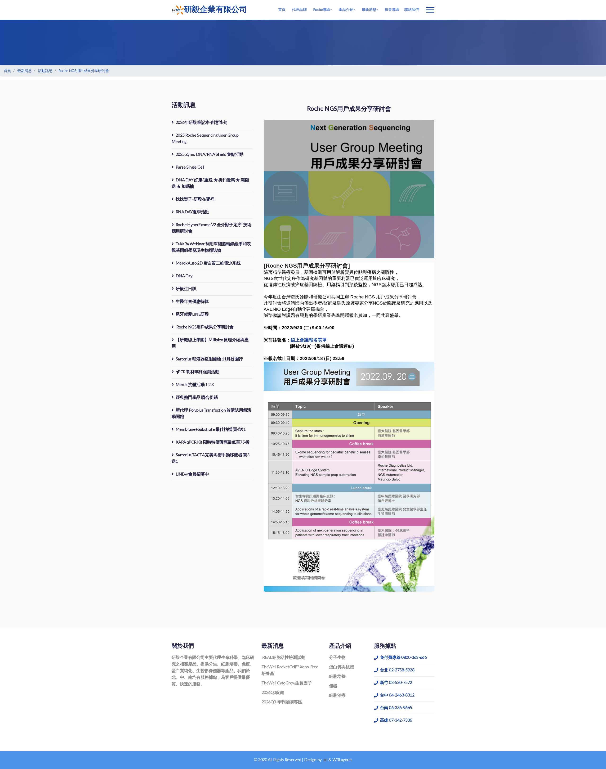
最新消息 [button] (369, 10)
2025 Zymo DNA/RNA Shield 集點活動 (210, 155)
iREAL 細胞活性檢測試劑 (283, 658)
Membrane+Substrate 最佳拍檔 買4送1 (210, 429)
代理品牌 (299, 10)
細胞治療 (337, 695)
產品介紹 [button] (346, 10)
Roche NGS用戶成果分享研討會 (83, 71)
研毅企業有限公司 (215, 10)
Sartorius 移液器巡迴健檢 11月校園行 (209, 359)
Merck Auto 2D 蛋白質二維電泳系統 (208, 263)
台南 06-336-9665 (396, 708)
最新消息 (24, 71)
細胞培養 (337, 677)
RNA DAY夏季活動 (192, 212)
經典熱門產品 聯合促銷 (197, 398)
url (325, 760)
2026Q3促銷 (273, 693)
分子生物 (337, 658)
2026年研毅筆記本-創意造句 (201, 123)
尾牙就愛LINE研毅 (192, 314)
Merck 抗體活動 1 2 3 (195, 385)
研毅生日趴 (186, 289)
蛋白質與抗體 (341, 667)
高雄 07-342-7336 (396, 720)
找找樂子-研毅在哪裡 (195, 199)
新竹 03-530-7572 (396, 683)
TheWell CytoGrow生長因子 (287, 683)
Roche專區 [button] (321, 10)
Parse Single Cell (190, 167)
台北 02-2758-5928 (397, 670)
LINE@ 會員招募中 (192, 474)
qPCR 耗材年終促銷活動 (197, 372)
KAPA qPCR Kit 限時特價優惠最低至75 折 (213, 442)
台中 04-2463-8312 (397, 695)
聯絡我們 (411, 10)
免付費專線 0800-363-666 (403, 658)
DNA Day (184, 276)
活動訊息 (45, 71)
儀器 (333, 686)
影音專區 (392, 10)
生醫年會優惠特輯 (192, 302)
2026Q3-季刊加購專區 (282, 702)
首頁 (281, 10)
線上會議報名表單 (309, 339)
